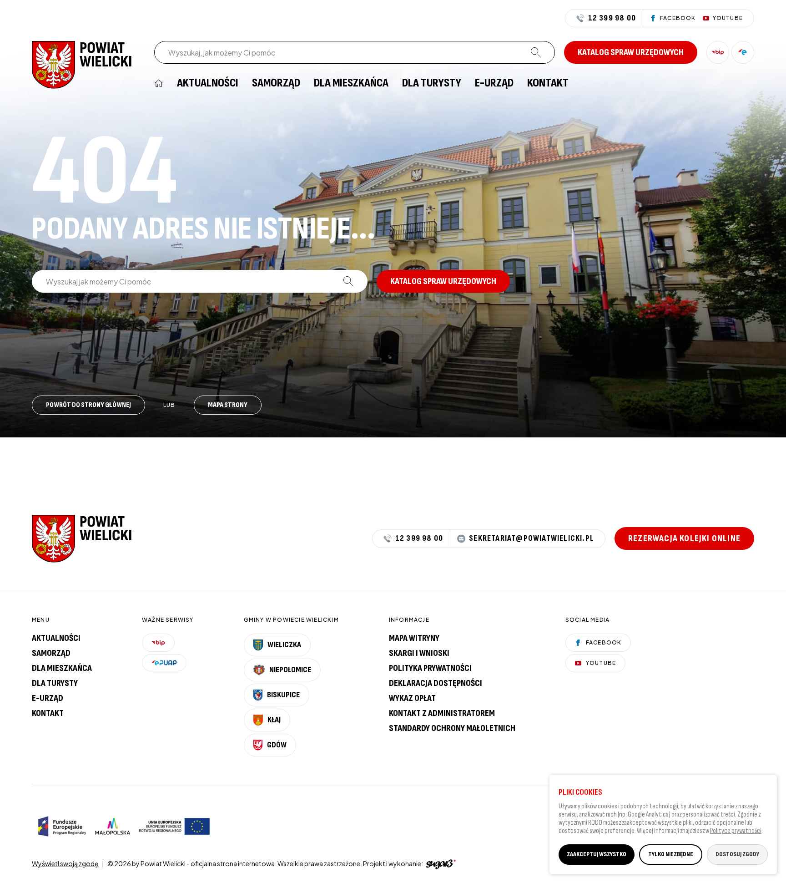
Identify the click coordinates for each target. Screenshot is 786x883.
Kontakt (548, 83)
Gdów (277, 745)
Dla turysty (431, 83)
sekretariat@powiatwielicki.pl (531, 538)
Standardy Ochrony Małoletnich (452, 728)
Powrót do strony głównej (88, 405)
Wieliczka (284, 645)
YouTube (601, 663)
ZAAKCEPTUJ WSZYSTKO (596, 854)
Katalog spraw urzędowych (631, 52)
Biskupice (283, 695)
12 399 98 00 (612, 18)
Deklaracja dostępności (435, 683)
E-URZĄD (494, 83)
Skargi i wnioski (419, 653)
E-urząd (47, 698)
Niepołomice (290, 670)
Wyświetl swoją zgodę (65, 863)
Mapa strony (227, 405)
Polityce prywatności (735, 831)
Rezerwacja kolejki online (684, 538)
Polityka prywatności (430, 668)
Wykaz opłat (412, 698)
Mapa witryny (414, 638)
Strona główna (158, 83)
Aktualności (207, 83)
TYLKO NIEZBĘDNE (670, 854)
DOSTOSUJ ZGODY (737, 854)
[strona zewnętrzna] (440, 863)
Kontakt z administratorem (442, 713)
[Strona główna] (82, 64)
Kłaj (274, 720)
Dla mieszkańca (351, 83)
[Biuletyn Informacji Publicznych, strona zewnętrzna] (717, 52)
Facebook (604, 642)
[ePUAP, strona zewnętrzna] (742, 52)
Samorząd (276, 83)
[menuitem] (158, 83)
